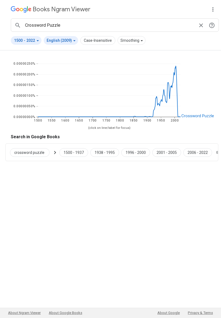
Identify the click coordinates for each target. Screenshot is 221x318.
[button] (26, 40)
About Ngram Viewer (24, 313)
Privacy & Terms (200, 313)
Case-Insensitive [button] (98, 40)
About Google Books (65, 313)
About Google (168, 313)
